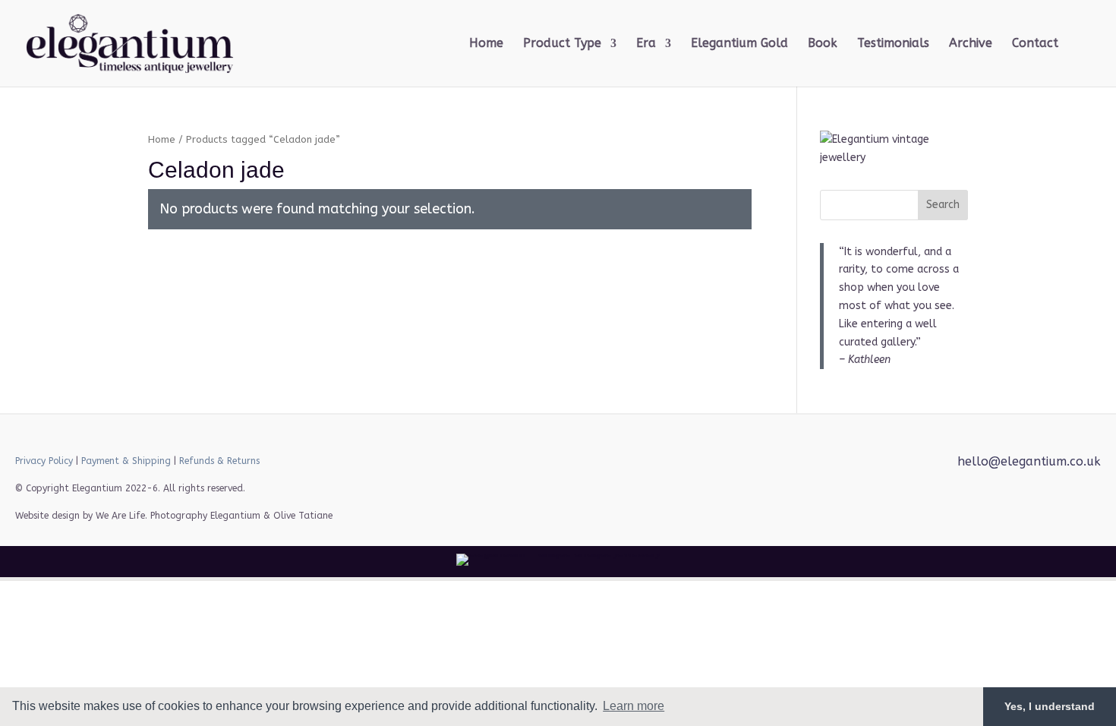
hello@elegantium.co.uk (1029, 461)
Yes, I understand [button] (1049, 706)
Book (822, 44)
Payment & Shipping (126, 461)
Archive (970, 44)
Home (486, 44)
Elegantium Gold (739, 44)
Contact (1035, 44)
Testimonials (893, 44)
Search (943, 204)
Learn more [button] (633, 705)
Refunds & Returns (219, 461)
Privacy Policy (44, 461)
